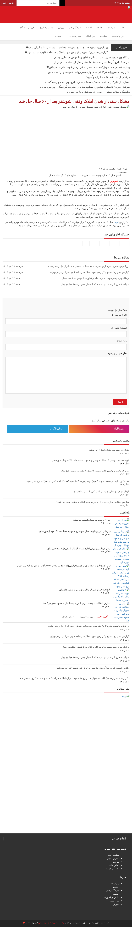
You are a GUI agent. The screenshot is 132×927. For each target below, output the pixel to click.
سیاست (111, 27)
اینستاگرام (119, 428)
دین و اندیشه (118, 36)
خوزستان (84, 175)
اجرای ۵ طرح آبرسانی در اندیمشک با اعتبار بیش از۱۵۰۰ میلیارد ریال (95, 657)
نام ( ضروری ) (119, 315)
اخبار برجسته (112, 868)
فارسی (10, 3)
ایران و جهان (68, 616)
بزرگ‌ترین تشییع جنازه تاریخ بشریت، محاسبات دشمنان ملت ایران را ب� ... (65, 47)
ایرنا (116, 222)
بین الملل (90, 36)
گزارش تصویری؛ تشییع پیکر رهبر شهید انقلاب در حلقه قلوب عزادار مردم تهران (89, 636)
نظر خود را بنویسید (117, 353)
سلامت (103, 36)
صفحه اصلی (113, 855)
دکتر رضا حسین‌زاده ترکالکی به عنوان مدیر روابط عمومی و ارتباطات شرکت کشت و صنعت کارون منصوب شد (73, 678)
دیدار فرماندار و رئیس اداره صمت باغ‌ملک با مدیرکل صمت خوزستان (94, 470)
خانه (122, 27)
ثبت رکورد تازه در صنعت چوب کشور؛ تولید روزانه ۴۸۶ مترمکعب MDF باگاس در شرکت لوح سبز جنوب (77, 481)
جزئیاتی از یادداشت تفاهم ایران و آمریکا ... (106, 77)
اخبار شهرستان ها (99, 175)
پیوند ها (58, 36)
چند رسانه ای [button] (74, 36)
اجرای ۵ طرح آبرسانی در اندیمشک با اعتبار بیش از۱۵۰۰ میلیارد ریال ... (90, 62)
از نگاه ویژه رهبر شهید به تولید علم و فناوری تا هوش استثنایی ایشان (95, 647)
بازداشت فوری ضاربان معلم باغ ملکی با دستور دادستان (101, 491)
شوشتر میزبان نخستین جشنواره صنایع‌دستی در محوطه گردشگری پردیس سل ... (85, 86)
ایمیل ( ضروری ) (118, 327)
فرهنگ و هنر (75, 27)
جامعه (99, 27)
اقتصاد (89, 27)
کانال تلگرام (56, 428)
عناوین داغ (71, 175)
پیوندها (116, 862)
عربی (4, 3)
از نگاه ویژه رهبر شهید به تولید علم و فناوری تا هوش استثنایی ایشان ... (90, 57)
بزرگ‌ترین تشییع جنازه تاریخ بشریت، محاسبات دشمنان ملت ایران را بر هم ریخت (88, 626)
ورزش (61, 27)
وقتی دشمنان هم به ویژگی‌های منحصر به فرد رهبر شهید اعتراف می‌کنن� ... (86, 67)
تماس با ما (114, 865)
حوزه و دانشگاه (27, 27)
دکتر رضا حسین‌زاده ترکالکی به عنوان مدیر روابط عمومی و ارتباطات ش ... (87, 72)
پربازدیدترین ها (86, 616)
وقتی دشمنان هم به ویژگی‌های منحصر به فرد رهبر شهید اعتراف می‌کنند (93, 668)
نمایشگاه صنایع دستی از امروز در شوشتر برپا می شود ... (98, 91)
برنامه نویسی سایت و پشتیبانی (51, 923)
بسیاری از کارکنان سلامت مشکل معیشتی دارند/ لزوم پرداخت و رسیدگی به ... (86, 82)
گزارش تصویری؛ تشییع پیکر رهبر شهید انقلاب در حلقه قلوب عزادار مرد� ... (65, 52)
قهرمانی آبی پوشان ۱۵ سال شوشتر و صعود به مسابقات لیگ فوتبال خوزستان (90, 460)
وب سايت (122, 340)
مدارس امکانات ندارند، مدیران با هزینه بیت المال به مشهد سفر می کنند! (92, 502)
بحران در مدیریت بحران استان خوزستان (109, 450)
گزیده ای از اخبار (56, 175)
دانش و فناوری (46, 27)
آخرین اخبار (116, 175)
